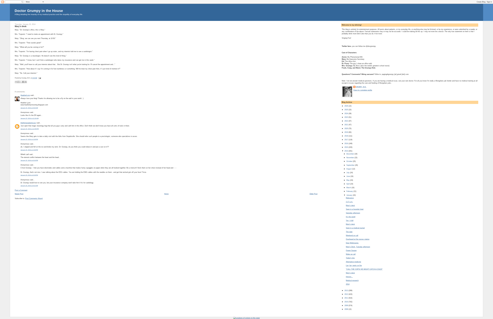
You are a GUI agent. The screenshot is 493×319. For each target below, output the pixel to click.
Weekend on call (352, 235)
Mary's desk (20, 26)
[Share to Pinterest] (25, 82)
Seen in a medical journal (355, 228)
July (348, 173)
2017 (346, 140)
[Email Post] (39, 78)
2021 (346, 125)
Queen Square (351, 250)
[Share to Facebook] (23, 82)
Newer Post (19, 194)
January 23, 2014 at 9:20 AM (29, 108)
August (349, 169)
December (350, 154)
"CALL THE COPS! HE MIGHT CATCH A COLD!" (364, 269)
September (350, 165)
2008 (346, 309)
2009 (346, 305)
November (350, 158)
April (348, 184)
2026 (346, 106)
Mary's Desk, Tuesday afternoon (358, 247)
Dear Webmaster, (352, 243)
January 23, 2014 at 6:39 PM (29, 175)
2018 (346, 136)
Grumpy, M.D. (361, 87)
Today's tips (350, 258)
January (349, 195)
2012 (346, 294)
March (349, 188)
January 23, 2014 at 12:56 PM (30, 129)
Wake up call (350, 254)
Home (166, 194)
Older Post (313, 194)
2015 (346, 147)
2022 (346, 121)
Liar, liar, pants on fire (354, 265)
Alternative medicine (353, 262)
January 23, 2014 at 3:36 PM (29, 150)
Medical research (352, 280)
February (349, 191)
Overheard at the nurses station (357, 239)
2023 (346, 117)
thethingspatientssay (28, 123)
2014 (346, 151)
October (349, 161)
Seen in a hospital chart (354, 209)
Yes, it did (349, 220)
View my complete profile (362, 90)
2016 (346, 143)
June (348, 176)
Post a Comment (21, 190)
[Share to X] (21, 82)
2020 (346, 128)
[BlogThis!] (18, 82)
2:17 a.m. (349, 202)
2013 (346, 290)
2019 (346, 132)
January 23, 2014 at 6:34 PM (29, 160)
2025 (346, 110)
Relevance (350, 198)
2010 (346, 302)
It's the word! (350, 217)
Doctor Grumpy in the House (39, 11)
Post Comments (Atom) (34, 198)
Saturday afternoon (353, 213)
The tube (349, 232)
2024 (346, 113)
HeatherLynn (25, 95)
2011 (346, 298)
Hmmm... (349, 277)
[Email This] (16, 82)
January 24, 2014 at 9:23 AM (29, 185)
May (348, 180)
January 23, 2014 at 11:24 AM (30, 118)
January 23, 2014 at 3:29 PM (29, 139)
